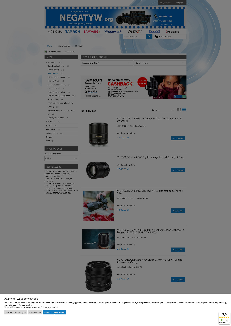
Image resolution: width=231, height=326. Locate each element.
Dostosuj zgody (35, 312)
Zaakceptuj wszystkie (54, 312)
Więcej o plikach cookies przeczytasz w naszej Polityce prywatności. (31, 307)
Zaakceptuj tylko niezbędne (15, 312)
